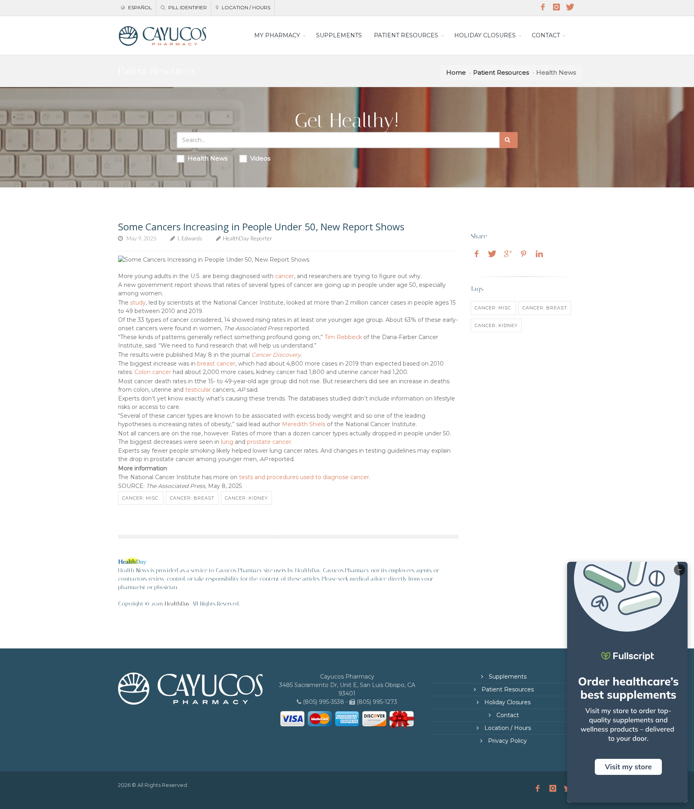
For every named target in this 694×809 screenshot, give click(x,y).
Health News (207, 158)
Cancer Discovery (276, 354)
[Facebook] (543, 7)
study (138, 302)
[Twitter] (570, 7)
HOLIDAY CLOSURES (485, 35)
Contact (507, 715)
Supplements (507, 676)
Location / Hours (245, 7)
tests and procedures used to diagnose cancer (304, 477)
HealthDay (177, 603)
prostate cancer (269, 441)
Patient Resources (501, 72)
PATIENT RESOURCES (406, 35)
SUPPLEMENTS (339, 35)
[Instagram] (556, 7)
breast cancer (216, 363)
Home (456, 72)
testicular (198, 389)
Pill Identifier (187, 7)
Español (139, 7)
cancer (284, 276)
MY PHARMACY (277, 35)
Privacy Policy (506, 740)
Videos (260, 158)
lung (227, 441)
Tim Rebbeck (343, 337)
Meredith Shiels (303, 424)
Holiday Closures (507, 702)
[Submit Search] (509, 140)
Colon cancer (153, 372)
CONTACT (546, 35)
